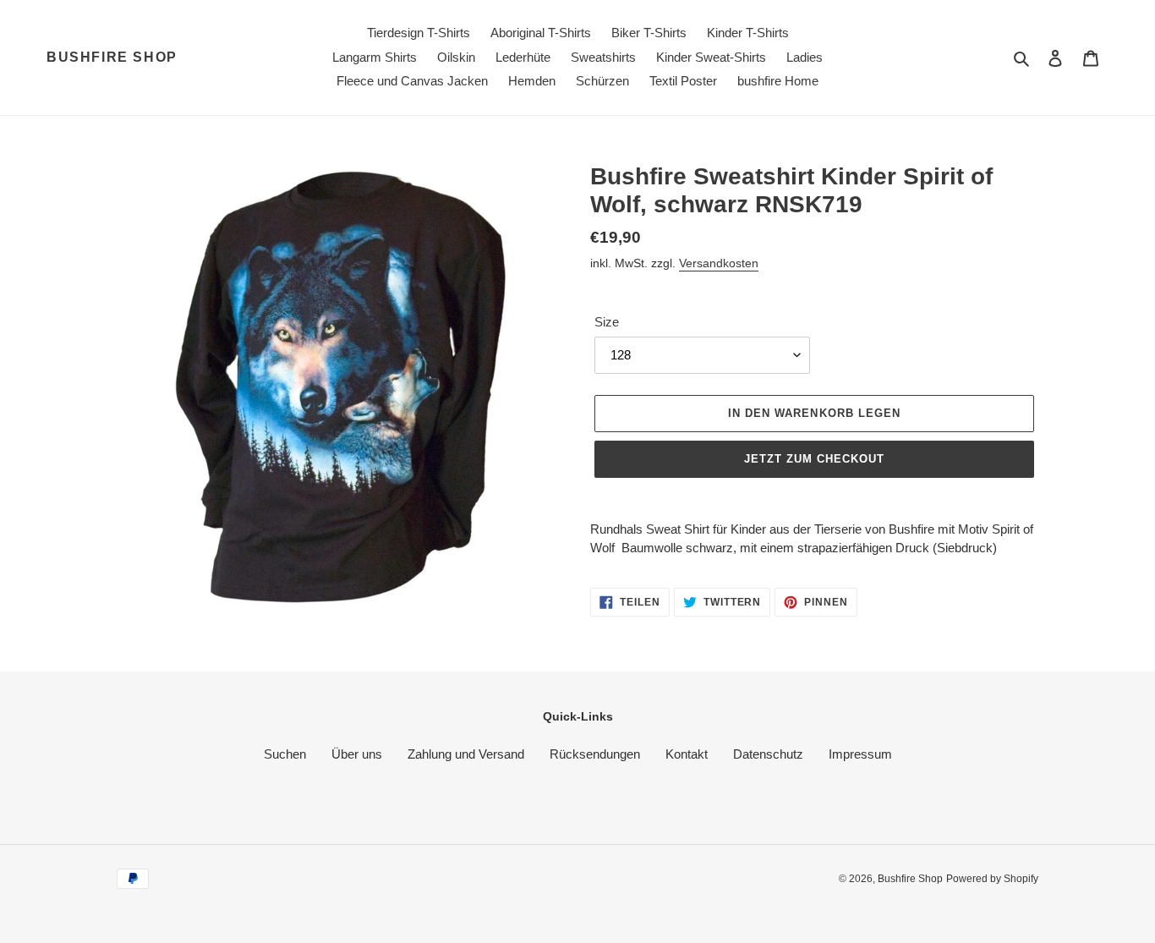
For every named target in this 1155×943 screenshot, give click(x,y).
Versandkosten (718, 263)
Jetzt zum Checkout (814, 458)
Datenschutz (768, 754)
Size (606, 322)
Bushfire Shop (112, 57)
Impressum (860, 754)
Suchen (285, 754)
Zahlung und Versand (466, 754)
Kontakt (686, 754)
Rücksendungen (595, 754)
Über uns (356, 754)
